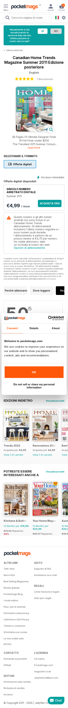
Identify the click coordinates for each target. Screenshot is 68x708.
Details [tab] (34, 328)
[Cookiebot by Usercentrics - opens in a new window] (48, 318)
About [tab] (56, 328)
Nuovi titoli (9, 575)
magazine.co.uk (42, 671)
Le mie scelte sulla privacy (14, 641)
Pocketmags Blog (13, 594)
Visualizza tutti (55, 400)
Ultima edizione (14, 50)
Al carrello (17, 454)
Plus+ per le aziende (15, 606)
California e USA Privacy (16, 619)
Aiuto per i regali (42, 598)
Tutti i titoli (9, 568)
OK (34, 372)
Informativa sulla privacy (16, 613)
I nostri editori (11, 600)
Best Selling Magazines (16, 581)
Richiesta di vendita (14, 688)
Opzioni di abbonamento (29, 247)
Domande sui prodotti (15, 658)
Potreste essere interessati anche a (21, 471)
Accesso (8, 694)
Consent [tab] (12, 328)
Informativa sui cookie (15, 632)
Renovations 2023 (44, 445)
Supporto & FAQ (42, 568)
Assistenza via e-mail (45, 575)
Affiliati (7, 665)
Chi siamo (39, 658)
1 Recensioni (45, 79)
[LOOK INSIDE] (34, 130)
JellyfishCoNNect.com (46, 677)
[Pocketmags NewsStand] (23, 7)
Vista (6, 454)
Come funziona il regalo (46, 591)
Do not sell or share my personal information (34, 386)
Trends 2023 (12, 445)
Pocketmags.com (43, 665)
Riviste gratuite (12, 587)
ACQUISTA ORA (50, 203)
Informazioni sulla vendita (17, 681)
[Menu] (6, 7)
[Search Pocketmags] (7, 18)
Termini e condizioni (14, 625)
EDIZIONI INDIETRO (18, 400)
